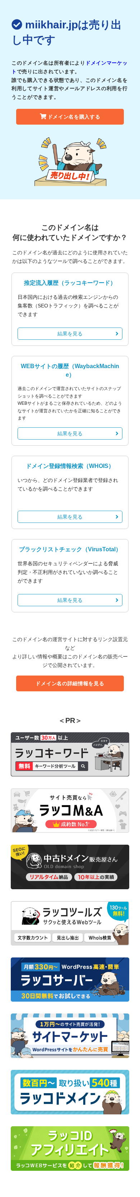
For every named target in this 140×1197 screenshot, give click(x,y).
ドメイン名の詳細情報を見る (70, 683)
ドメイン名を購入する (74, 117)
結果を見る (70, 334)
